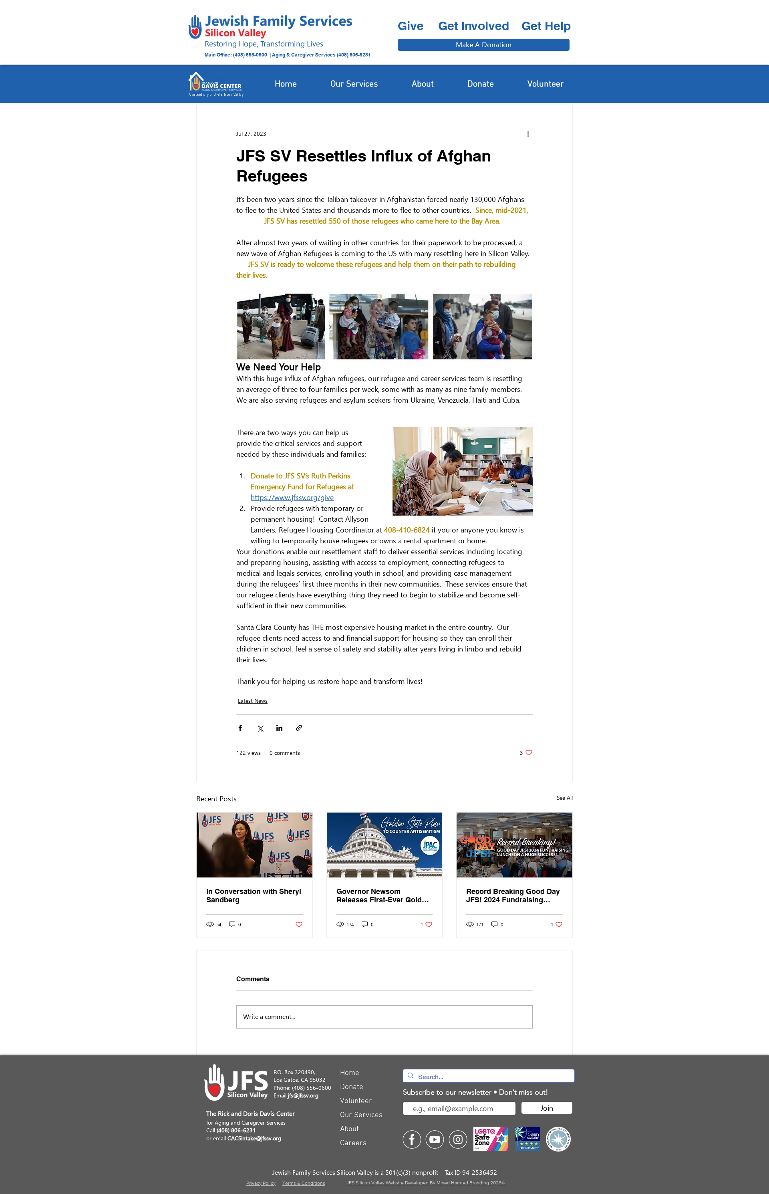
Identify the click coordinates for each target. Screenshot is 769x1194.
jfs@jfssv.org (303, 1095)
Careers (353, 1143)
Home (349, 1073)
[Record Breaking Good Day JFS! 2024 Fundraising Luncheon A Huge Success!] (514, 845)
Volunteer (356, 1101)
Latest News (253, 700)
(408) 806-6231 (354, 55)
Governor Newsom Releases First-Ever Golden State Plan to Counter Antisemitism (383, 895)
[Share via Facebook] (240, 728)
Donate (351, 1087)
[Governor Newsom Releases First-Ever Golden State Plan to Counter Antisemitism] (385, 845)
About (349, 1129)
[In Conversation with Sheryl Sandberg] (254, 845)
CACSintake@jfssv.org (254, 1138)
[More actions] (528, 134)
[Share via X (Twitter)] (260, 728)
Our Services (361, 1115)
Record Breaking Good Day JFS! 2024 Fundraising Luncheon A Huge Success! (514, 895)
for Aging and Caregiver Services (246, 1122)
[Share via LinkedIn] (279, 728)
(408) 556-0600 (250, 55)
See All (565, 797)
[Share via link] (299, 728)
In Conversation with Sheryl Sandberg (253, 895)
